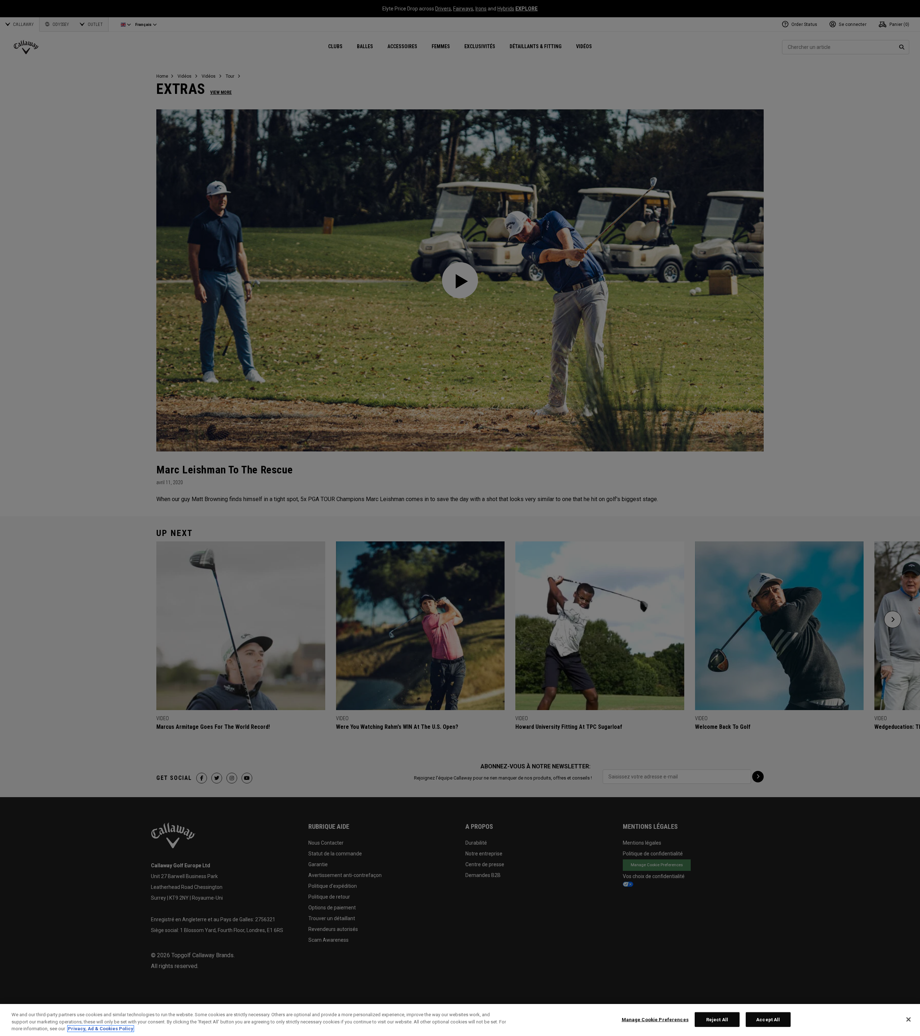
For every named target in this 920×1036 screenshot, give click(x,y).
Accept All (768, 1019)
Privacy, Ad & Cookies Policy (100, 1028)
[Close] (908, 1019)
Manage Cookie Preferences (655, 1019)
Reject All (717, 1019)
